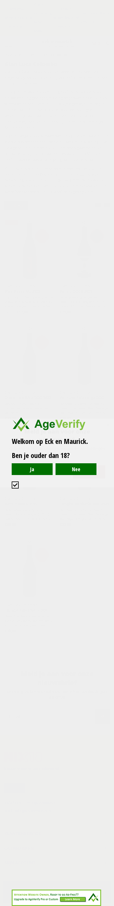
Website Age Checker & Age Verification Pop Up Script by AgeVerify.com (106, 904)
